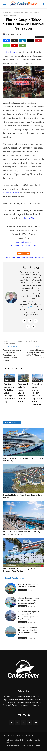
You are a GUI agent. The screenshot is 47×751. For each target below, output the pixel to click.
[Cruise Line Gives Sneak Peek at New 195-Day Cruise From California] (37, 378)
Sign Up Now (29, 218)
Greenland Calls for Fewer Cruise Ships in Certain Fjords (23, 393)
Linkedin (31, 309)
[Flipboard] (14, 45)
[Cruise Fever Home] (23, 3)
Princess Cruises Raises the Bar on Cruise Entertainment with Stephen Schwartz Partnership (12, 355)
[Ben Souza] (4, 34)
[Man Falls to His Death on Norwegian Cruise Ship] (10, 588)
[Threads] (30, 40)
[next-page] (8, 644)
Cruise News (7, 13)
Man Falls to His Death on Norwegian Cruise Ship (23, 257)
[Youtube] (35, 722)
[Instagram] (30, 321)
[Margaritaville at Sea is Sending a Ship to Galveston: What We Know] (23, 552)
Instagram (28, 307)
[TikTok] (28, 326)
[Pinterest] (38, 40)
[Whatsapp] (6, 45)
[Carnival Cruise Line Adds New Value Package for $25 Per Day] (9, 378)
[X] (14, 40)
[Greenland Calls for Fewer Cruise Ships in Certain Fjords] (23, 378)
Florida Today (9, 51)
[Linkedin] (22, 40)
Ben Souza (12, 34)
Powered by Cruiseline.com (23, 245)
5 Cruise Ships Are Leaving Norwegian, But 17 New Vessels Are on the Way (28, 600)
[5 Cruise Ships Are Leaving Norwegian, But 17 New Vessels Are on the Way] (10, 602)
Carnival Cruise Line (8, 380)
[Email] (22, 45)
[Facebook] (6, 40)
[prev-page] (4, 644)
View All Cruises (23, 241)
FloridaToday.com (11, 192)
